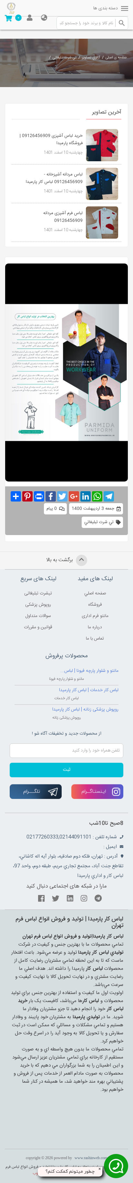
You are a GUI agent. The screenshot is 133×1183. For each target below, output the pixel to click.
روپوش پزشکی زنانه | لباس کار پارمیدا (85, 709)
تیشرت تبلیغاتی (38, 593)
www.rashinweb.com (91, 1158)
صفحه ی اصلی (116, 58)
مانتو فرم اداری (95, 616)
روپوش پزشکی (38, 605)
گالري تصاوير (91, 58)
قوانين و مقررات (38, 627)
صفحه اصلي (95, 593)
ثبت (66, 770)
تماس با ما (95, 638)
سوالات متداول (38, 616)
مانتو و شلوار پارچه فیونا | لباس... (89, 671)
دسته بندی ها (105, 8)
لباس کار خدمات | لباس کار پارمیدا (88, 690)
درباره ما (95, 627)
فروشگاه (95, 605)
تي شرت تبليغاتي (65, 58)
